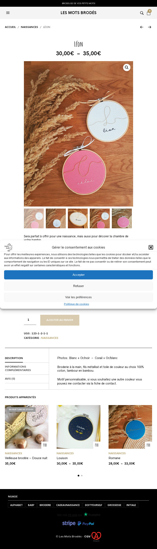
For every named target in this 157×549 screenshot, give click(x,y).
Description (14, 358)
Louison (62, 458)
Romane (114, 458)
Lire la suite (44, 445)
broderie (45, 505)
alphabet (16, 505)
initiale (131, 505)
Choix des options (96, 445)
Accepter (79, 274)
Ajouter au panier (59, 320)
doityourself (93, 505)
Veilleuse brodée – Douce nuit (26, 458)
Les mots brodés (78, 13)
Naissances (29, 27)
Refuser (78, 286)
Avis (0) (10, 378)
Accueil (10, 27)
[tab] (27, 358)
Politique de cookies (76, 303)
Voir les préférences (78, 297)
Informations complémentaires (18, 368)
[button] (151, 247)
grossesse (114, 505)
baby (31, 505)
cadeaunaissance (68, 505)
